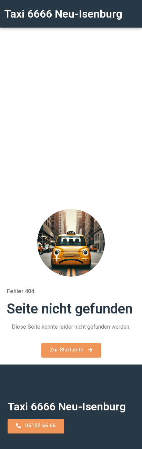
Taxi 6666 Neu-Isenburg (63, 13)
